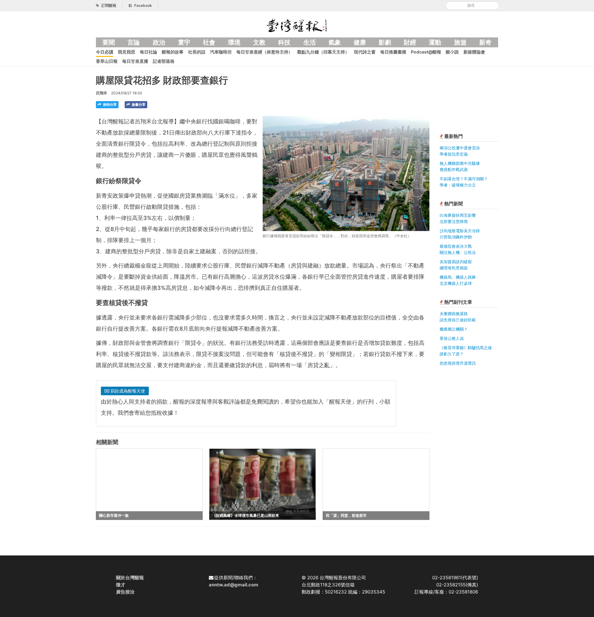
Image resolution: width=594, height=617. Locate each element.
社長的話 (196, 51)
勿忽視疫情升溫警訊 (458, 363)
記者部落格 (163, 61)
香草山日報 (107, 61)
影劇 (385, 42)
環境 (234, 42)
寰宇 (184, 42)
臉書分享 (138, 104)
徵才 (120, 585)
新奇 (485, 42)
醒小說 (452, 51)
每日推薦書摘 (393, 51)
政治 (159, 42)
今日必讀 (104, 51)
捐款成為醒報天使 (127, 390)
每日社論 (148, 51)
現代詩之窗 (365, 51)
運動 (435, 42)
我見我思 (126, 51)
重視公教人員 (452, 338)
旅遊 (460, 42)
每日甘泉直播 (135, 61)
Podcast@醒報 (426, 51)
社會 (209, 42)
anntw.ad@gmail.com (233, 585)
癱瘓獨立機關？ (454, 329)
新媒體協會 (474, 51)
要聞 (108, 42)
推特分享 (109, 104)
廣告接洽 (125, 592)
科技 (284, 42)
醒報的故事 (172, 51)
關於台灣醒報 (130, 578)
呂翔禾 (101, 93)
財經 (410, 42)
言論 (133, 42)
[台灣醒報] (297, 24)
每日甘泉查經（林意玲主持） (264, 51)
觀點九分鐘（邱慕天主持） (323, 51)
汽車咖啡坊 (221, 51)
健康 (360, 42)
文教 (259, 42)
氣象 (335, 42)
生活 (309, 42)
